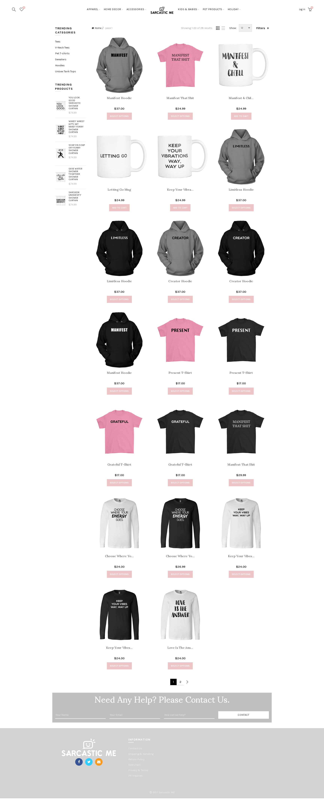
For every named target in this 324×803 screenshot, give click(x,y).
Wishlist (23, 8)
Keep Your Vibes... (241, 556)
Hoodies (60, 65)
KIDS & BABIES (187, 9)
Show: (232, 28)
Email (99, 762)
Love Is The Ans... (180, 647)
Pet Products (212, 9)
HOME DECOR (112, 9)
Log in (302, 9)
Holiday (233, 9)
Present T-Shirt (180, 373)
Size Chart (134, 764)
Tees (57, 41)
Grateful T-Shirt (119, 464)
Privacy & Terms (138, 770)
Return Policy (136, 759)
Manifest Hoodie (119, 98)
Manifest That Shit (180, 98)
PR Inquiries (135, 775)
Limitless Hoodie (241, 189)
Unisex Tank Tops (65, 71)
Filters (260, 28)
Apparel (92, 9)
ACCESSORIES (135, 9)
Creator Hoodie (180, 281)
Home (98, 28)
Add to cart (241, 116)
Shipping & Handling (141, 754)
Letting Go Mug (119, 189)
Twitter (89, 762)
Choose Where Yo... (119, 556)
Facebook (79, 762)
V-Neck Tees (62, 47)
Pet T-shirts (62, 53)
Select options (119, 116)
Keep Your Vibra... (180, 189)
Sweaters (60, 59)
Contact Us (135, 748)
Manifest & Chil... (241, 98)
